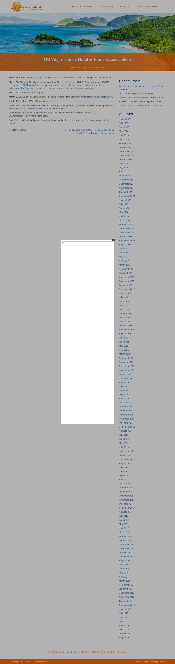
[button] (113, 239)
